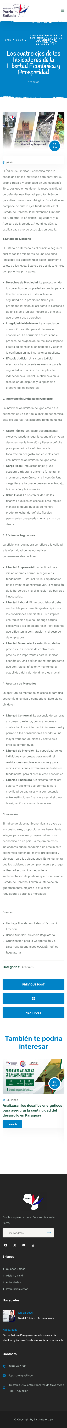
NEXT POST (33, 1012)
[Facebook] (6, 1245)
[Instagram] (33, 1245)
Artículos (33, 82)
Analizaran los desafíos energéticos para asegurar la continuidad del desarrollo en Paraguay (32, 1110)
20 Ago (54, 1083)
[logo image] (16, 10)
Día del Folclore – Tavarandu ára (36, 1318)
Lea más (12, 1124)
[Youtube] (24, 1245)
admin (9, 162)
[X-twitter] (15, 1245)
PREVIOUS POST (33, 984)
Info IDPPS (12, 1100)
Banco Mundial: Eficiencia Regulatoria (30, 935)
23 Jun (54, 146)
